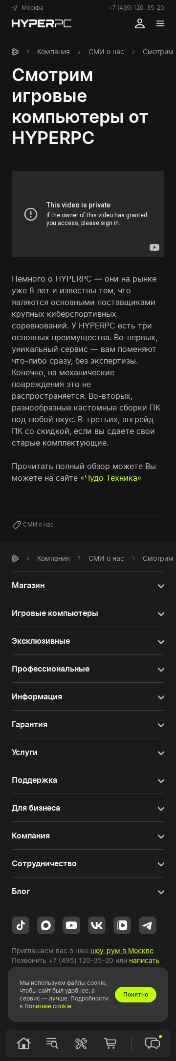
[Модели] (52, 1043)
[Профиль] (140, 23)
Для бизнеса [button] (36, 808)
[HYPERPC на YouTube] (71, 924)
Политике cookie (47, 1006)
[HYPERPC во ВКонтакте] (97, 924)
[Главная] (15, 52)
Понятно (135, 994)
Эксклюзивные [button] (41, 641)
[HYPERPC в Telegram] (147, 924)
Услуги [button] (25, 752)
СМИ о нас (106, 51)
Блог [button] (21, 891)
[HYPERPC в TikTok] (20, 924)
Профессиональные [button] (50, 668)
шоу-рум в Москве (122, 950)
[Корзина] (110, 1043)
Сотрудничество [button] (44, 863)
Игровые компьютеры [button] (55, 613)
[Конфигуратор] (81, 1043)
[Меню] (160, 23)
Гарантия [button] (29, 724)
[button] (28, 8)
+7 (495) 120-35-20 (136, 7)
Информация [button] (37, 696)
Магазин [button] (28, 585)
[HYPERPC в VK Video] (122, 924)
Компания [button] (31, 835)
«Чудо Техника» (111, 478)
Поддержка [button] (34, 780)
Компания (53, 51)
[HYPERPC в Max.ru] (46, 924)
